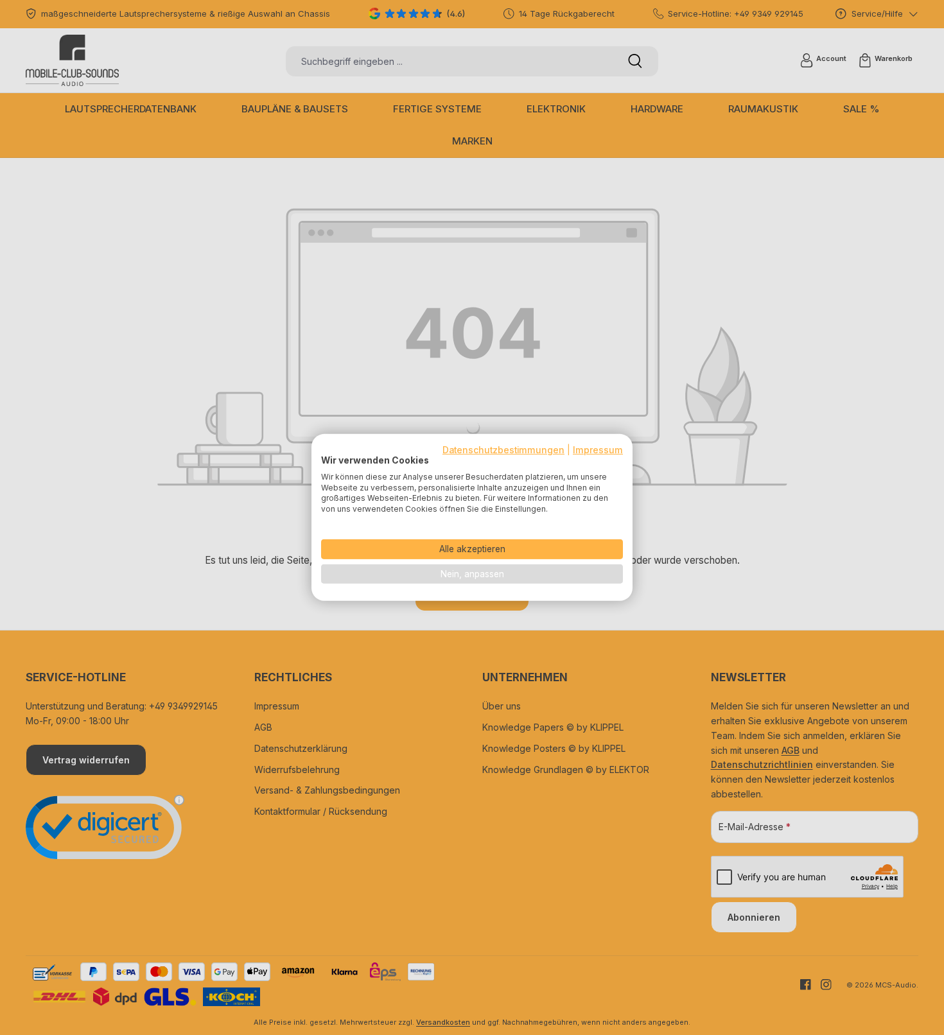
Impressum (598, 450)
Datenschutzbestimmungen (503, 450)
